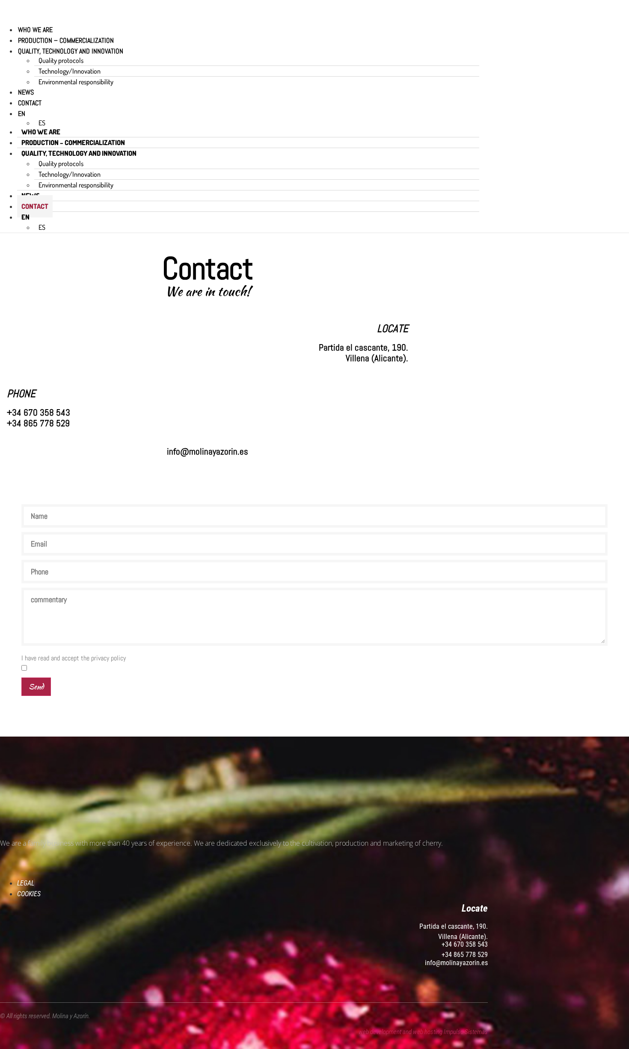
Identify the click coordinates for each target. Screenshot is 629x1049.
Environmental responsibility (76, 81)
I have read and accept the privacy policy (73, 658)
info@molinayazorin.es (456, 963)
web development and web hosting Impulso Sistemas (423, 1032)
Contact (30, 102)
